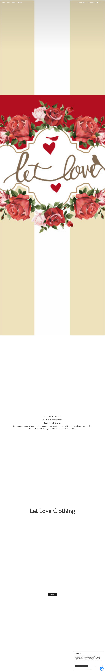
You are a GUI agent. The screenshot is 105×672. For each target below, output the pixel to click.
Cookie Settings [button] (88, 669)
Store (3, 2)
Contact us (19, 2)
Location (13, 2)
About (8, 2)
